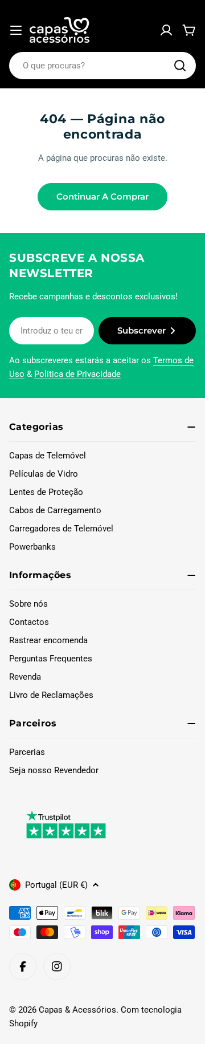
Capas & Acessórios (77, 1010)
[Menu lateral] (16, 30)
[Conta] (166, 30)
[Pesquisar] (180, 65)
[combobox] (102, 65)
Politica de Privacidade (77, 374)
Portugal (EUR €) (56, 885)
